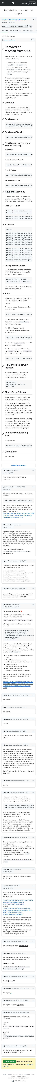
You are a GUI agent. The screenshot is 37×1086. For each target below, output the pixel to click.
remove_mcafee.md (17, 19)
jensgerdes (7, 988)
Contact (13, 1076)
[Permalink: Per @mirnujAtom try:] (3, 132)
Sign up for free (9, 1061)
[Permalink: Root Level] (3, 224)
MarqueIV (7, 745)
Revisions (16, 30)
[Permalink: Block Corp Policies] (3, 392)
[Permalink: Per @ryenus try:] (3, 119)
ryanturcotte (8, 886)
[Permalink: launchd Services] (3, 191)
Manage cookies (21, 1076)
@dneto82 (11, 981)
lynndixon (7, 780)
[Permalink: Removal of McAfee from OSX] (3, 49)
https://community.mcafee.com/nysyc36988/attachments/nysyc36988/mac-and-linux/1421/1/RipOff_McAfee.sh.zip (18, 902)
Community (27, 1074)
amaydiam (7, 1012)
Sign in (24, 3)
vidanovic (7, 695)
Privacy (9, 1074)
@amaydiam (21, 1050)
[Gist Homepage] (13, 3)
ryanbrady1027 (8, 869)
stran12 (6, 707)
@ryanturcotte (23, 945)
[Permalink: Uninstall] (3, 102)
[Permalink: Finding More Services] (3, 265)
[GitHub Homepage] (13, 1081)
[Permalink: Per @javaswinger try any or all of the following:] (3, 144)
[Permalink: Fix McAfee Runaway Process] (3, 366)
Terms (4, 1074)
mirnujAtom (7, 470)
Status (20, 1074)
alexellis (6, 588)
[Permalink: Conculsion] (3, 451)
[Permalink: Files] (3, 293)
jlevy (5, 487)
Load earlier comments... (19, 465)
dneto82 (6, 953)
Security (15, 1074)
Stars (29, 30)
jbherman (7, 719)
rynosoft (6, 561)
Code (6, 30)
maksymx (7, 1000)
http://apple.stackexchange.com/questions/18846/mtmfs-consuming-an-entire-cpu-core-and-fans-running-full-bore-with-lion (18, 515)
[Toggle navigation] (3, 3)
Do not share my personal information (18, 1078)
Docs (33, 1074)
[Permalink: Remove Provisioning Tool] (3, 434)
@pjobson (20, 1005)
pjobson (5, 19)
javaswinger (7, 604)
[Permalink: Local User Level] (3, 205)
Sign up (32, 3)
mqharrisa (7, 792)
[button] (27, 26)
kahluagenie (7, 837)
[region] (18, 251)
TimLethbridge (8, 525)
